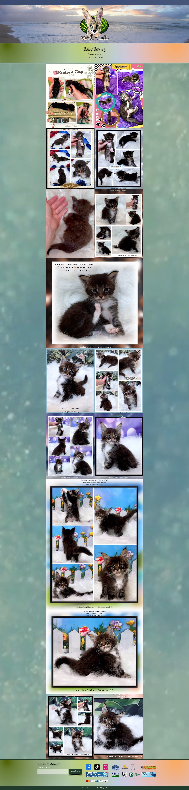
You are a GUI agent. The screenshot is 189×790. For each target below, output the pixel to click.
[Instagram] (105, 767)
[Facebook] (88, 767)
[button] (70, 223)
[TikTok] (97, 767)
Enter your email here (45, 767)
